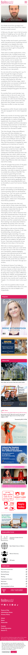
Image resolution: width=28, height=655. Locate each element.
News (3, 620)
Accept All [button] (14, 651)
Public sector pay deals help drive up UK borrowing (14, 412)
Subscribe (4, 622)
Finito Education (6, 628)
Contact (3, 626)
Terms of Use (5, 610)
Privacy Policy (5, 614)
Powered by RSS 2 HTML (21, 419)
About (3, 618)
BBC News (5, 410)
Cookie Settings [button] (6, 651)
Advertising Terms (7, 612)
